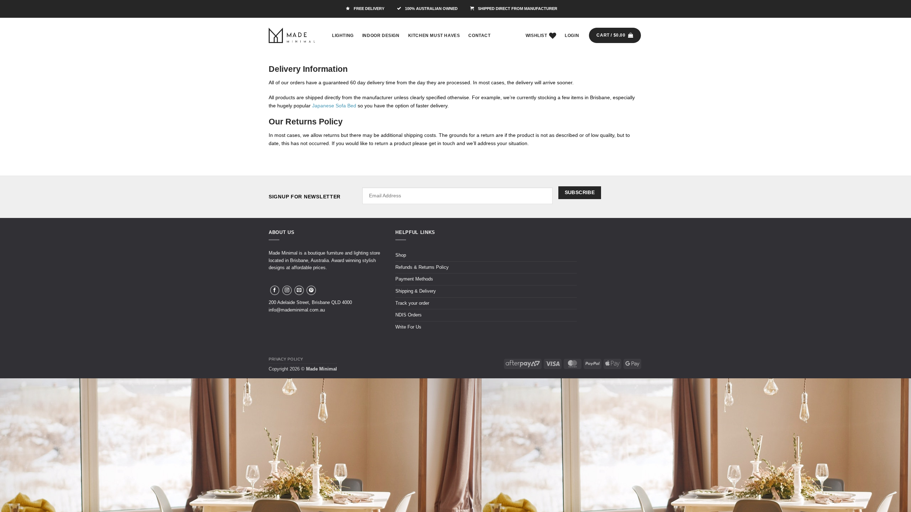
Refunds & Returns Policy (422, 267)
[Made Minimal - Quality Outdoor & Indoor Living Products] (292, 35)
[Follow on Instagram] (287, 290)
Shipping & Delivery (415, 291)
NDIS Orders (408, 315)
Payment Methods (414, 279)
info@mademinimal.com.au (297, 310)
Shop (400, 255)
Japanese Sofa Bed (334, 105)
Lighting (343, 35)
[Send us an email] (299, 290)
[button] (572, 35)
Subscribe (580, 192)
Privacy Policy (286, 359)
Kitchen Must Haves (434, 35)
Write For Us (408, 327)
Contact (479, 35)
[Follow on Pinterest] (311, 290)
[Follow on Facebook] (275, 290)
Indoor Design (381, 35)
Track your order (412, 303)
